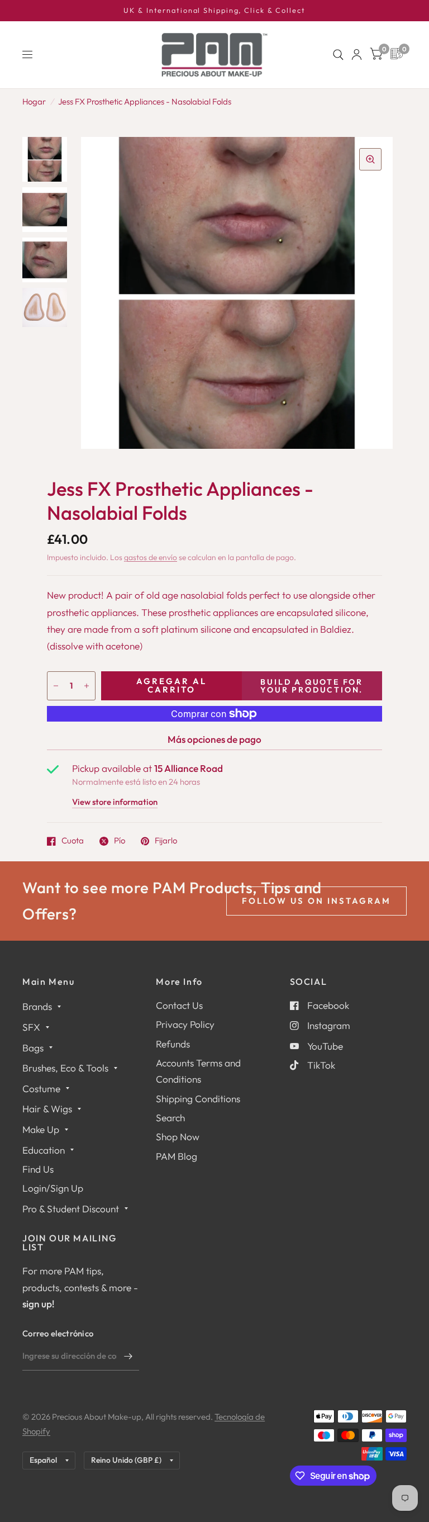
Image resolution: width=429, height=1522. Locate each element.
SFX (31, 1027)
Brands (37, 1006)
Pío (119, 841)
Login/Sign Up (52, 1188)
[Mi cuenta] (356, 54)
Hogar (34, 101)
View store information (115, 802)
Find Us (38, 1169)
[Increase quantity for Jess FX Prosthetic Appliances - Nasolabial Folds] (86, 686)
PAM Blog (176, 1156)
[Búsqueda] (338, 54)
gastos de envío (150, 557)
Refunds (173, 1044)
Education (43, 1150)
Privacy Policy (185, 1024)
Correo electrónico (57, 1333)
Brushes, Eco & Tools (65, 1068)
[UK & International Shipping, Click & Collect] (214, 10)
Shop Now (177, 1136)
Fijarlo (166, 841)
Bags (33, 1048)
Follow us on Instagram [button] (316, 900)
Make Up (40, 1129)
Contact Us (179, 1005)
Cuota (72, 841)
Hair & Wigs (47, 1109)
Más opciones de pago (214, 739)
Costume (41, 1088)
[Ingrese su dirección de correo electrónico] (128, 1356)
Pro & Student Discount (70, 1209)
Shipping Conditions (198, 1098)
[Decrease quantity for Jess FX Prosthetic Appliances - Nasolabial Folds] (55, 686)
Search (170, 1117)
